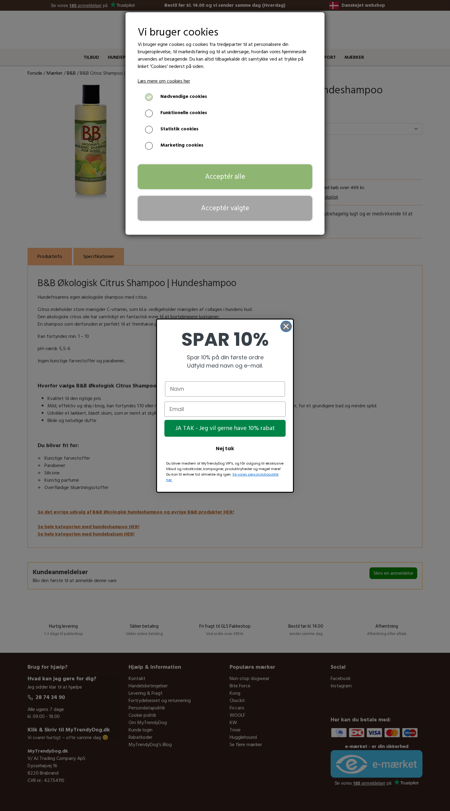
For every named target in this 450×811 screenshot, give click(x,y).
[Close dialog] (286, 326)
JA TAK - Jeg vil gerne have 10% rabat (225, 428)
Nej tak (225, 448)
